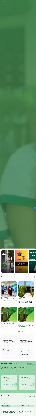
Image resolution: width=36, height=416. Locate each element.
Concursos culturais (13, 405)
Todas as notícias (30, 277)
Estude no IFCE (27, 405)
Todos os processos (29, 396)
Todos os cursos (30, 363)
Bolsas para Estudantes (5, 405)
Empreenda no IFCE (21, 405)
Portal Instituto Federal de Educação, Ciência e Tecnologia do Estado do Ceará (5, 1)
